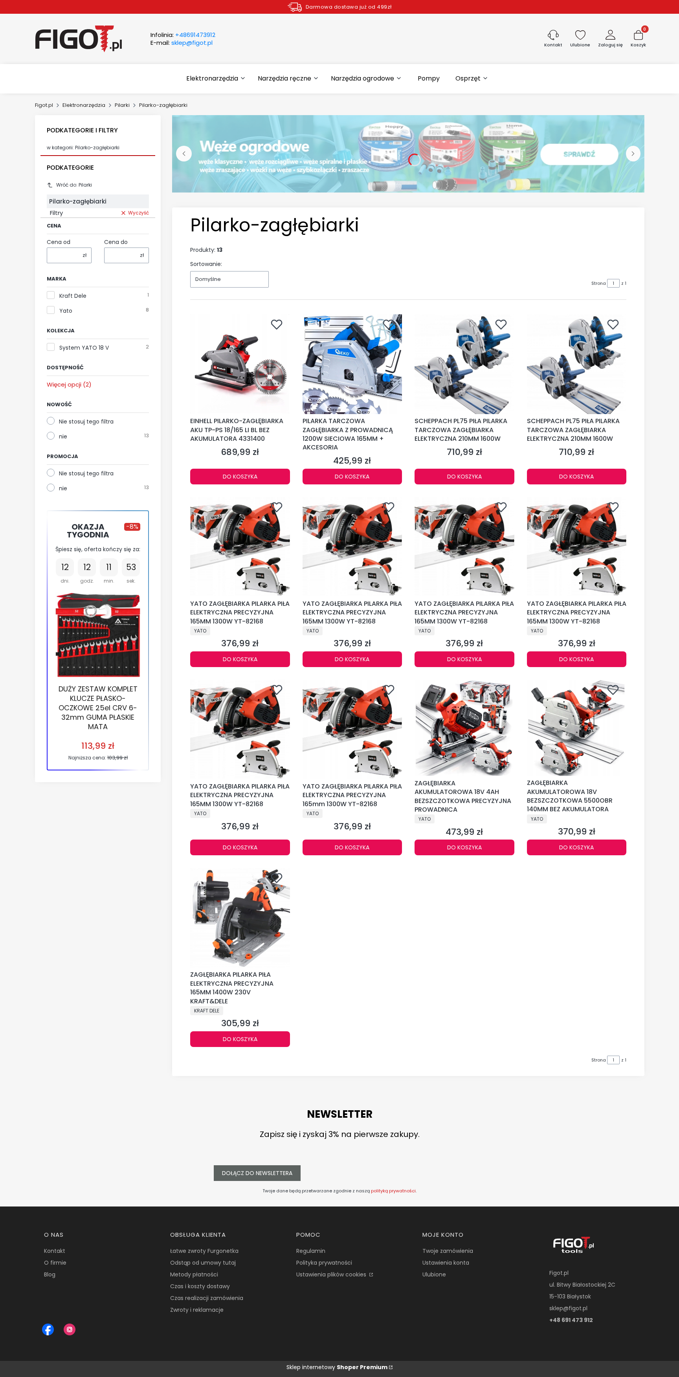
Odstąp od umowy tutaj (203, 1263)
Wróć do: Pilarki (74, 185)
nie (63, 436)
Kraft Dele (72, 296)
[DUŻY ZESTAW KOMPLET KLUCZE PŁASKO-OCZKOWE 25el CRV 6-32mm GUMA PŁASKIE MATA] (97, 634)
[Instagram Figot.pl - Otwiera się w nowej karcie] (69, 1329)
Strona (598, 283)
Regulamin (310, 1251)
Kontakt (54, 1251)
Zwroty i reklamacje (197, 1310)
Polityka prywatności (324, 1263)
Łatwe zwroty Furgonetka (204, 1251)
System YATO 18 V (84, 348)
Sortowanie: (206, 264)
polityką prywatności (393, 1191)
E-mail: (181, 43)
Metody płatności (194, 1274)
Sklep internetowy (336, 1367)
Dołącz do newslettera (257, 1173)
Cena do (116, 242)
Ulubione (434, 1274)
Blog (49, 1274)
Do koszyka (240, 476)
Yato (65, 311)
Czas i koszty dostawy (200, 1286)
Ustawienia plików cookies (332, 1274)
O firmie (55, 1263)
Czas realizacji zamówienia (206, 1298)
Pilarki (122, 105)
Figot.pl (44, 105)
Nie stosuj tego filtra (86, 421)
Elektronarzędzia (83, 105)
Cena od (58, 242)
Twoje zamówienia (447, 1251)
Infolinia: (182, 35)
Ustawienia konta (445, 1263)
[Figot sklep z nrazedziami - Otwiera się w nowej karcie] (48, 1329)
